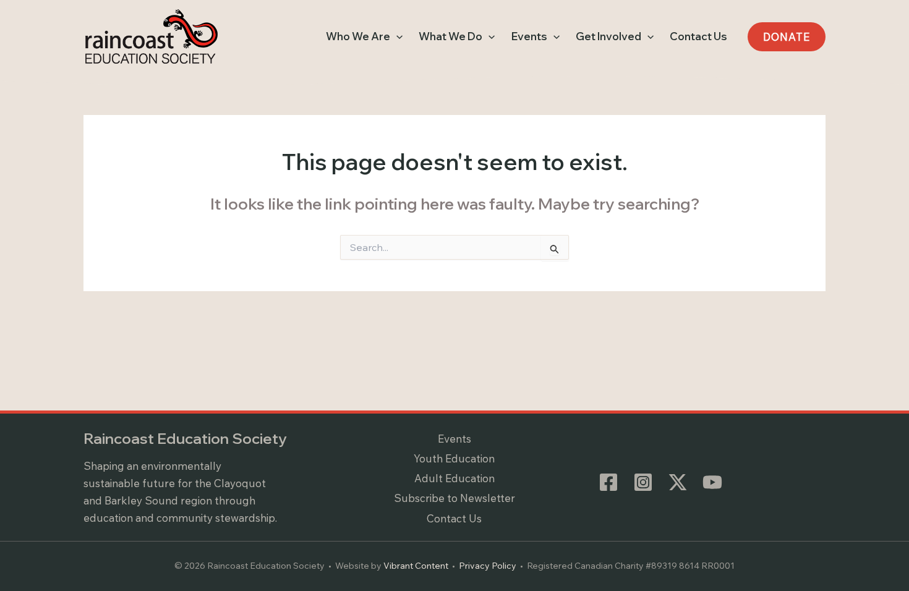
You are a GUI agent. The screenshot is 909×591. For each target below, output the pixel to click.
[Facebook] (608, 482)
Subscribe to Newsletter (454, 497)
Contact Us (454, 518)
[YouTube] (712, 482)
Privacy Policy (487, 565)
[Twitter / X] (678, 482)
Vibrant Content (415, 565)
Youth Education (454, 458)
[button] (396, 36)
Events (454, 438)
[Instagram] (643, 482)
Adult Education (454, 478)
